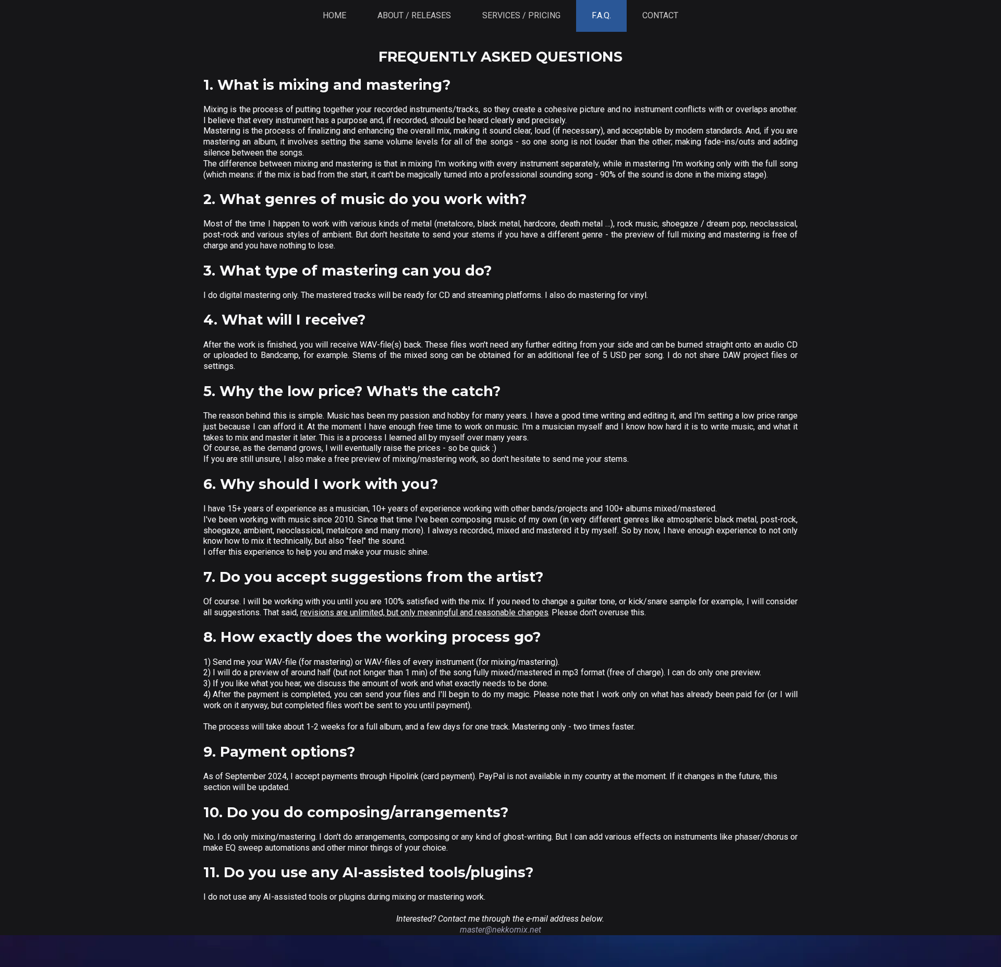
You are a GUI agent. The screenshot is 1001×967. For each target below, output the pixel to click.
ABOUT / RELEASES (414, 15)
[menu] (500, 16)
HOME (334, 15)
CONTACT (660, 15)
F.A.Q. (601, 15)
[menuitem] (334, 16)
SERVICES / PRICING (521, 15)
